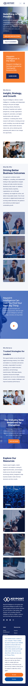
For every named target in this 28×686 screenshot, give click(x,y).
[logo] (14, 599)
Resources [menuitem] (17, 627)
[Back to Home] (9, 3)
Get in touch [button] (14, 441)
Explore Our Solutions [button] (12, 36)
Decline (14, 679)
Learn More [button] (12, 76)
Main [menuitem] (4, 627)
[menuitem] (7, 631)
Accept (14, 674)
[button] (14, 326)
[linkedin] (4, 620)
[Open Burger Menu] (24, 3)
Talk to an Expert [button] (10, 41)
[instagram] (7, 620)
